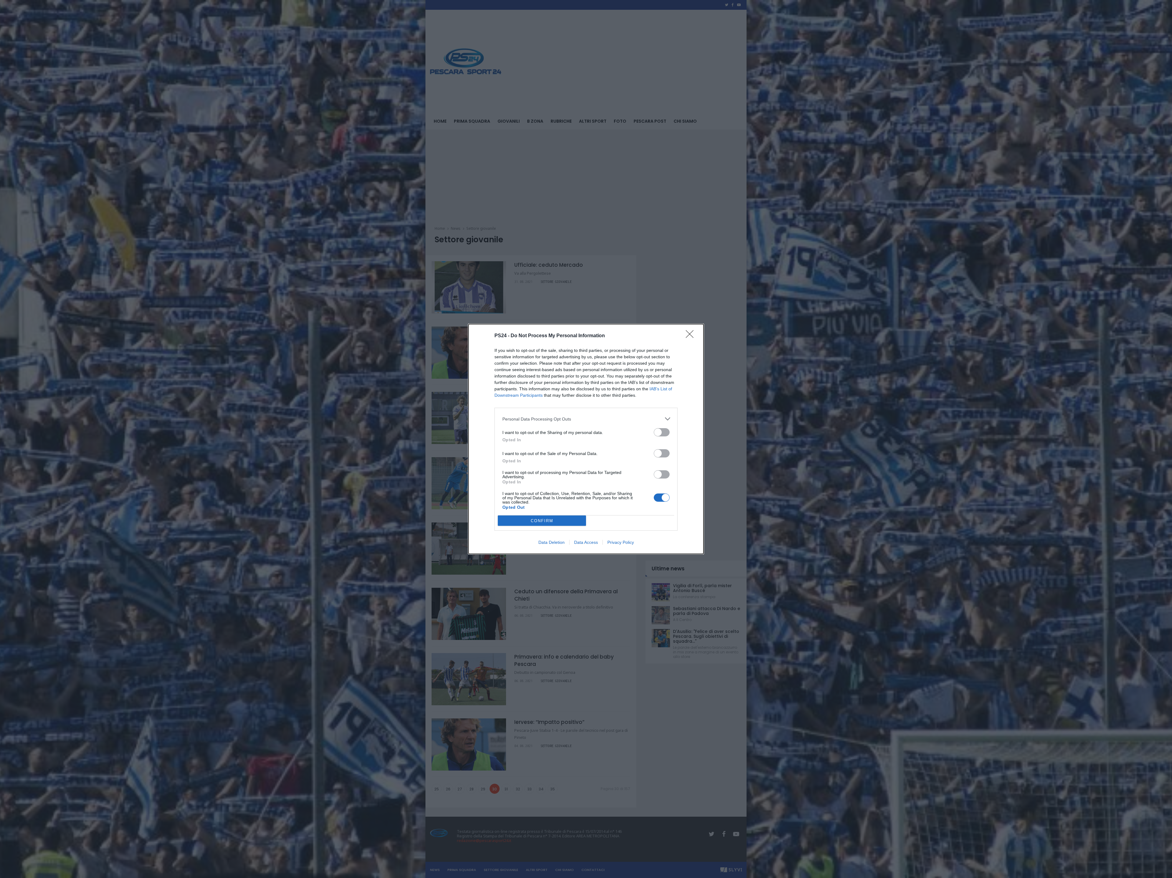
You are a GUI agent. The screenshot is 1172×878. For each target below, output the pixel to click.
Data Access (586, 542)
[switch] (662, 432)
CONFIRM (542, 520)
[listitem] (586, 419)
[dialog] (586, 439)
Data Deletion (551, 542)
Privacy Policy (620, 542)
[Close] (691, 336)
